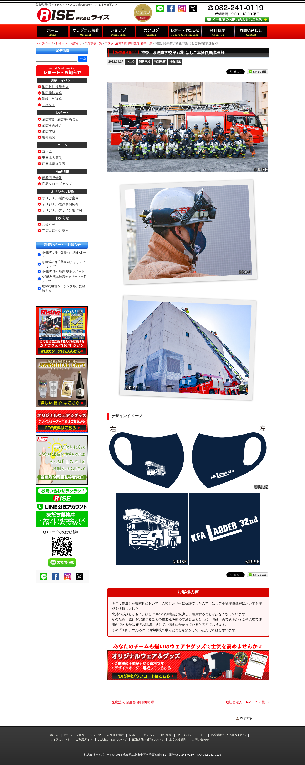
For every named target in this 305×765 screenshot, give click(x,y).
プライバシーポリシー (191, 735)
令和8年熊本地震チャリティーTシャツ (64, 279)
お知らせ (62, 218)
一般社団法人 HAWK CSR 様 (245, 702)
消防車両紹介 (52, 125)
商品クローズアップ (57, 184)
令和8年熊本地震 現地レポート (63, 271)
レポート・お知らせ (69, 43)
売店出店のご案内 (55, 230)
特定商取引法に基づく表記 (228, 735)
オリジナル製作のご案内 (60, 198)
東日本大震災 (52, 158)
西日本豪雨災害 (53, 163)
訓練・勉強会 (52, 99)
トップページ (44, 43)
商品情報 (62, 171)
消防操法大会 (52, 93)
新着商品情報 (52, 178)
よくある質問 (177, 739)
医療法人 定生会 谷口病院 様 (130, 702)
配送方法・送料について (148, 739)
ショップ (95, 735)
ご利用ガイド (84, 739)
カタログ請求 (115, 735)
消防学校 (144, 61)
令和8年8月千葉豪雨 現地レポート (64, 255)
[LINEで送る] (257, 71)
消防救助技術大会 (55, 87)
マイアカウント (60, 739)
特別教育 (160, 61)
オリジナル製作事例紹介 (60, 204)
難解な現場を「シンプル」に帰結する (63, 288)
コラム (62, 145)
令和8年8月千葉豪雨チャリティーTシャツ (63, 264)
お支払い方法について (112, 739)
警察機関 (48, 137)
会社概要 (166, 735)
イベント (48, 105)
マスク (131, 61)
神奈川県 (175, 61)
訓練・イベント (62, 80)
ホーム (54, 735)
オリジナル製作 (62, 192)
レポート (62, 113)
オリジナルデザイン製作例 (62, 210)
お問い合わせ (200, 739)
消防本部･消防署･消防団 (60, 119)
